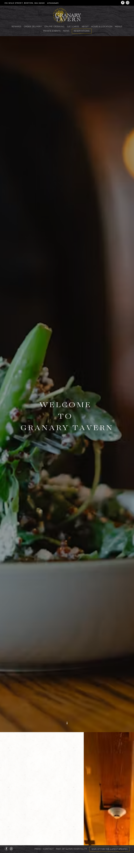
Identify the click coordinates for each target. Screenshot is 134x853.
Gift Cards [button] (73, 27)
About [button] (85, 27)
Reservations (82, 31)
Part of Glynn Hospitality (71, 849)
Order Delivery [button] (33, 27)
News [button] (66, 31)
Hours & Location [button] (102, 27)
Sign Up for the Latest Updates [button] (110, 849)
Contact (48, 849)
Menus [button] (118, 27)
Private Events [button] (52, 31)
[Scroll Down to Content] (67, 728)
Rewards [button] (16, 27)
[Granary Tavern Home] (67, 15)
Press (38, 849)
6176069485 (53, 3)
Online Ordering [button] (54, 27)
